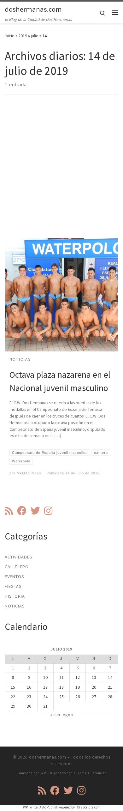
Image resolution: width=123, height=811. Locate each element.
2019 (22, 36)
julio (34, 36)
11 (61, 677)
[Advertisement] (61, 171)
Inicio (10, 36)
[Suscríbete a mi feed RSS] (9, 510)
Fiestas (13, 586)
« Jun (55, 714)
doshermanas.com (47, 757)
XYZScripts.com (88, 807)
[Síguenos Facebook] (21, 510)
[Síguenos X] (35, 510)
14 (110, 677)
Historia (15, 596)
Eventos (14, 576)
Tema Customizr (92, 773)
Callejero (17, 567)
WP (43, 773)
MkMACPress (29, 473)
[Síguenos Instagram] (48, 510)
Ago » (68, 714)
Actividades (18, 557)
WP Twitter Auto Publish (40, 807)
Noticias (15, 606)
